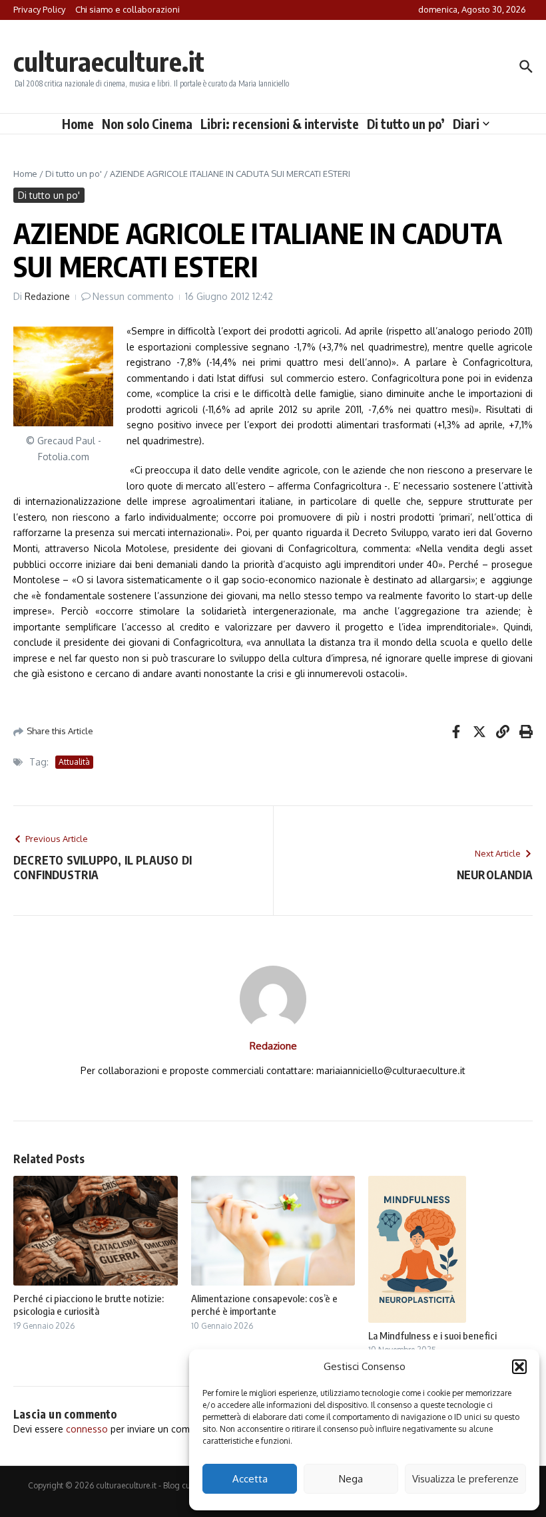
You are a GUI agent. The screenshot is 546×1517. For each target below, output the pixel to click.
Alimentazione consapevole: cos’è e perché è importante (264, 1304)
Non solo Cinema (147, 124)
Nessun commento (133, 296)
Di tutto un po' (73, 173)
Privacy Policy (39, 9)
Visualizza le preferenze (465, 1478)
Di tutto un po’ (406, 124)
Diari (466, 124)
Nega (351, 1478)
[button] (519, 1366)
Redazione (47, 296)
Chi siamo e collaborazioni (127, 9)
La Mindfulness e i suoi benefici (432, 1335)
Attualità (74, 762)
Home (78, 124)
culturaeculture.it (108, 61)
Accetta (250, 1478)
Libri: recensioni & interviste (279, 124)
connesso (87, 1429)
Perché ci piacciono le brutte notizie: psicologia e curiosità (88, 1304)
